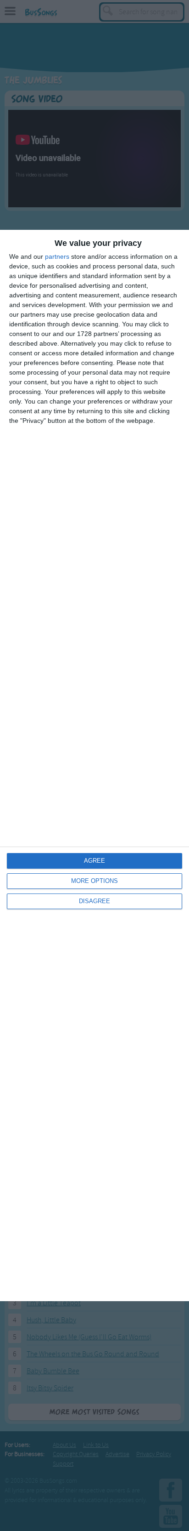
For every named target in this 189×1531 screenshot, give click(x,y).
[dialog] (94, 766)
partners (57, 256)
